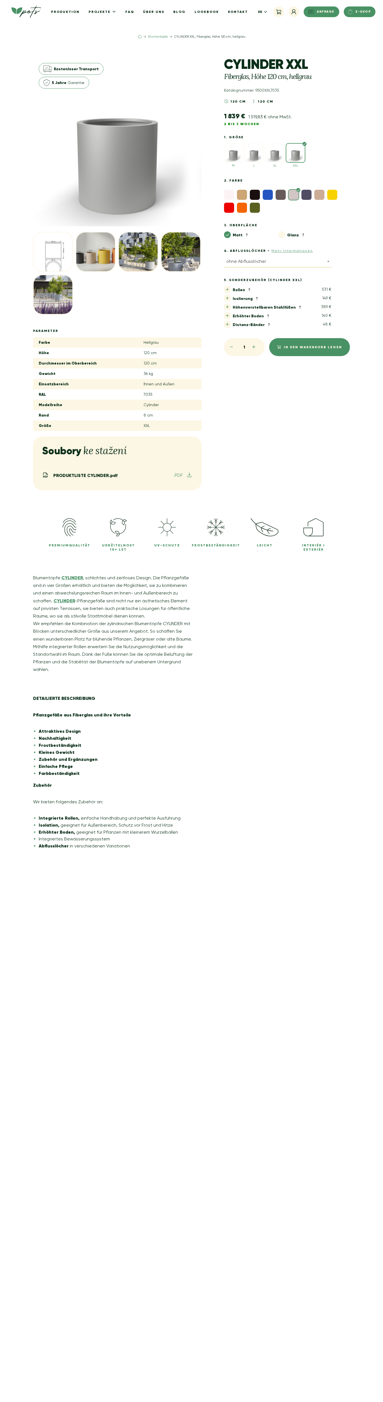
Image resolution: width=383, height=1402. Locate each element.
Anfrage (325, 11)
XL (275, 166)
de (260, 12)
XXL (295, 166)
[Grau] (281, 195)
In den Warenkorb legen (313, 347)
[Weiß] (229, 195)
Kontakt (238, 12)
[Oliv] (255, 208)
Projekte (100, 12)
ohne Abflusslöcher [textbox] (246, 261)
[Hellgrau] (294, 195)
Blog (179, 12)
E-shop (363, 11)
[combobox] (277, 262)
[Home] (140, 37)
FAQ (129, 12)
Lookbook (207, 12)
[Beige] (242, 195)
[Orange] (242, 208)
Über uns (153, 12)
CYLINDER (72, 577)
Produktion (65, 12)
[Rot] (229, 208)
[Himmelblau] (268, 195)
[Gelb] (332, 195)
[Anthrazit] (306, 195)
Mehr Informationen (292, 251)
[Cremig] (319, 195)
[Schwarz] (255, 195)
